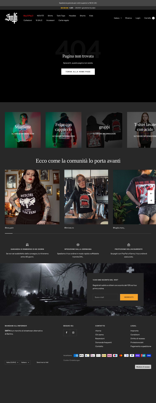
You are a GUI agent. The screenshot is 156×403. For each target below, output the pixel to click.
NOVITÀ (40, 15)
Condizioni (135, 334)
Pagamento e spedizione (141, 346)
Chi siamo (99, 334)
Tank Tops (61, 15)
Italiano (116, 18)
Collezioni (28, 20)
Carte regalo (63, 20)
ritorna (98, 331)
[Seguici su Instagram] (73, 332)
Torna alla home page (78, 72)
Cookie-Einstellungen (71, 360)
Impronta (134, 331)
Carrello (149, 18)
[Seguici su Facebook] (66, 332)
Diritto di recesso (138, 338)
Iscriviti (129, 297)
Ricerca (128, 18)
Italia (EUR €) (11, 362)
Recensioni (100, 338)
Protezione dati (137, 342)
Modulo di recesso (143, 367)
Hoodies (72, 15)
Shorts (82, 15)
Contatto (99, 346)
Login (138, 18)
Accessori (50, 20)
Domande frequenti (103, 342)
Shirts (50, 15)
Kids (91, 15)
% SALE (39, 20)
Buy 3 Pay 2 (28, 15)
